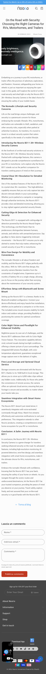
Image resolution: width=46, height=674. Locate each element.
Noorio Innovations (19, 669)
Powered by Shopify (32, 669)
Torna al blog (24, 504)
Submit (36, 592)
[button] (4, 8)
